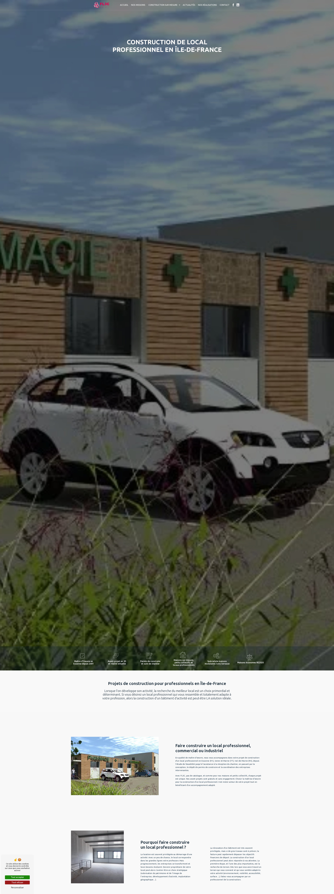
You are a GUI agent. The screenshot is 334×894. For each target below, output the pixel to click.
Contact (224, 5)
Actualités (189, 5)
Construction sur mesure (162, 5)
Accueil (124, 5)
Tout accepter (17, 877)
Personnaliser (17, 887)
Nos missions (138, 5)
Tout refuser (17, 882)
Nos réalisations (207, 5)
